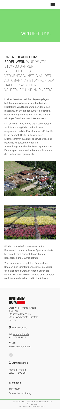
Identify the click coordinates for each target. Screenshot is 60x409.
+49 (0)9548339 (21, 334)
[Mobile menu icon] (53, 4)
